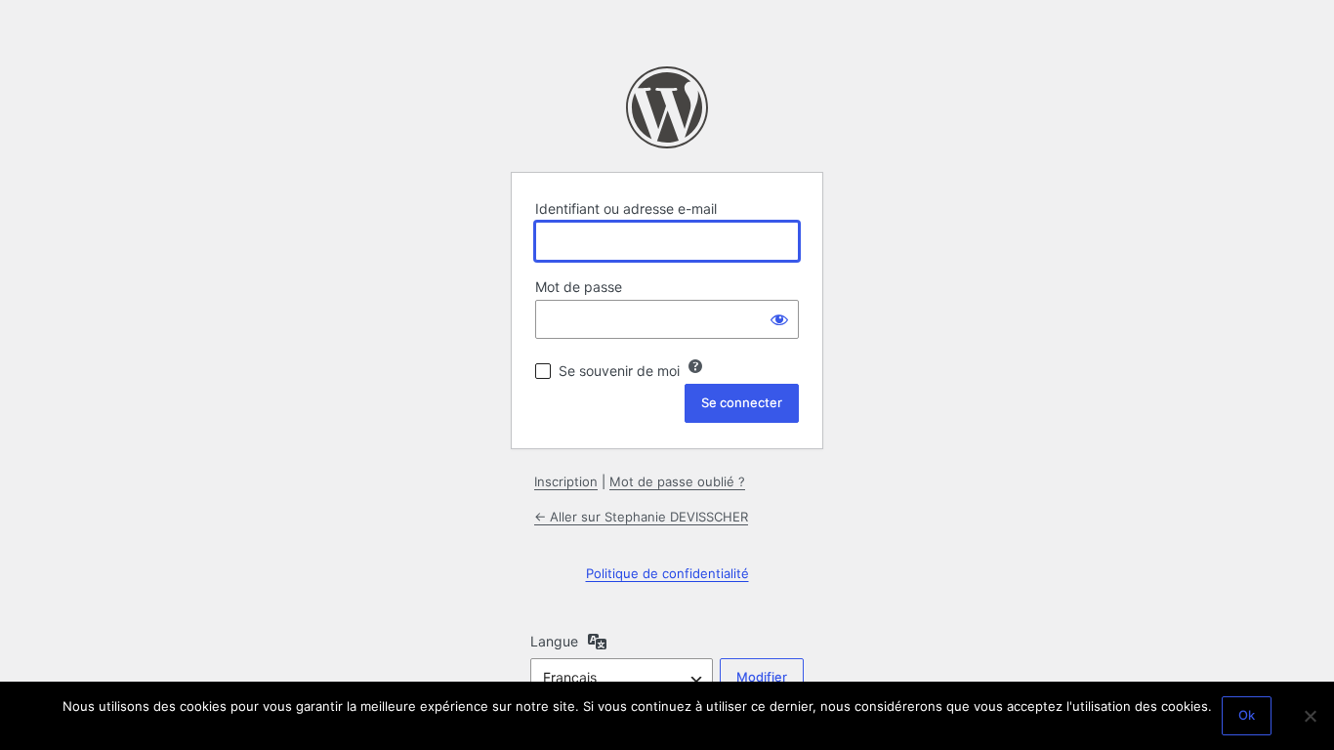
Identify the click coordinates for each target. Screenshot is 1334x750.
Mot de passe (578, 286)
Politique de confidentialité (667, 573)
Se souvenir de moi (619, 370)
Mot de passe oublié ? (677, 481)
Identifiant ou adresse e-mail (626, 208)
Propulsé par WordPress (667, 107)
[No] (1309, 716)
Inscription (566, 481)
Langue (554, 641)
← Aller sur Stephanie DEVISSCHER (641, 516)
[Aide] (695, 366)
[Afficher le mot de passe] (779, 319)
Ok (1246, 715)
